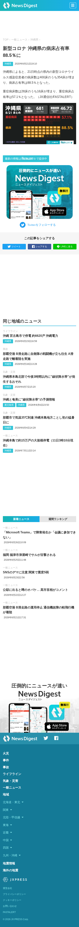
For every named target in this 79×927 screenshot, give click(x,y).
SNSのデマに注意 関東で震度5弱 (26, 572)
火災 (6, 753)
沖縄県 (34, 39)
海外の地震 (10, 870)
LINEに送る (67, 246)
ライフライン (10, 331)
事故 (5, 349)
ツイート (16, 246)
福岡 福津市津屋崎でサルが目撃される (29, 554)
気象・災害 (9, 371)
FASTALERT (9, 912)
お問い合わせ (10, 906)
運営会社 (7, 888)
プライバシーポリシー (14, 894)
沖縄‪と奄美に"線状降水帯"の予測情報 (29, 399)
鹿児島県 (9, 405)
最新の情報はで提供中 (26, 158)
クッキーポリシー (12, 900)
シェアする (41, 246)
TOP (5, 39)
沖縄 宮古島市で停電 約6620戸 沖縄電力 (30, 335)
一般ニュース (19, 39)
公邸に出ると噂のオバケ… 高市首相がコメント (35, 589)
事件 (6, 760)
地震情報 (9, 863)
